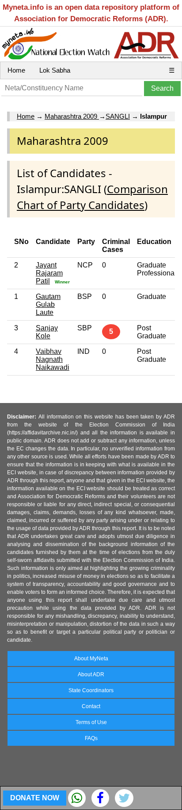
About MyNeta (91, 658)
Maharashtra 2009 (72, 116)
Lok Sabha (54, 70)
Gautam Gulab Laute (48, 304)
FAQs (91, 738)
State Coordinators (91, 690)
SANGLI (118, 116)
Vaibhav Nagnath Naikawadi (52, 359)
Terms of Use (91, 722)
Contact (91, 706)
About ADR (91, 674)
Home (16, 70)
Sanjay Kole (47, 332)
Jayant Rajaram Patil (49, 273)
